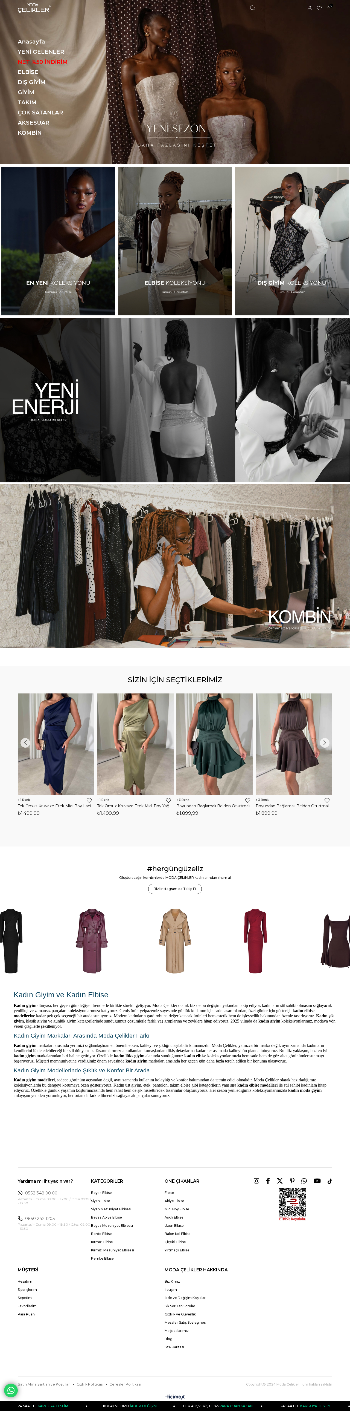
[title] (175, 82)
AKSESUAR (33, 122)
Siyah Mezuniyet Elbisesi (111, 1209)
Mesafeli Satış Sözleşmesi (185, 1322)
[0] (328, 8)
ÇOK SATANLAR (40, 112)
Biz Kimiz (172, 1281)
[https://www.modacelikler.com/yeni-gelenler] (175, 400)
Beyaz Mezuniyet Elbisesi (112, 1225)
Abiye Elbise (174, 1201)
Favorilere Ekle (91, 800)
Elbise (169, 1193)
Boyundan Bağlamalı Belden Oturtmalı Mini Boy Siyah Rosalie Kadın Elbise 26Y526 (296, 806)
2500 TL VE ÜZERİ (305, 1406)
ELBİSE (28, 72)
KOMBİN (30, 132)
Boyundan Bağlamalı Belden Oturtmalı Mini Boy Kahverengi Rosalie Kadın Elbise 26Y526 (137, 806)
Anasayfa (31, 41)
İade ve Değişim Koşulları (185, 1298)
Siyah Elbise (100, 1201)
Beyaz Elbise (101, 1193)
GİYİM (26, 92)
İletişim (171, 1290)
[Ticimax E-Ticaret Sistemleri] (175, 1397)
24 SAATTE (217, 1406)
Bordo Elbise (101, 1234)
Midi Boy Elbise (177, 1209)
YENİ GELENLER (41, 51)
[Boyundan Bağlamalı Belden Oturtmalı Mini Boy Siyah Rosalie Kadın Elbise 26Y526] (296, 744)
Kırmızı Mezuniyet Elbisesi (112, 1250)
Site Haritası (174, 1347)
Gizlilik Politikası (90, 1384)
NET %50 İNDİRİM (43, 62)
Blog (169, 1339)
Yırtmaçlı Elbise (177, 1250)
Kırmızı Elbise (102, 1242)
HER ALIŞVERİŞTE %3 (130, 1406)
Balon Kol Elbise (178, 1234)
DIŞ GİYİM (31, 82)
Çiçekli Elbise (175, 1242)
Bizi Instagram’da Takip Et (175, 889)
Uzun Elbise (174, 1225)
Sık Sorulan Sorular (180, 1306)
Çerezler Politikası (125, 1384)
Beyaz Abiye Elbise (106, 1217)
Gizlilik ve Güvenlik (180, 1314)
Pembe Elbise (102, 1258)
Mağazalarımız (177, 1331)
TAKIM (27, 102)
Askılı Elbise (174, 1217)
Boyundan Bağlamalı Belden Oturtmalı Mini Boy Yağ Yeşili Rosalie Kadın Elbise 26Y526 (217, 806)
